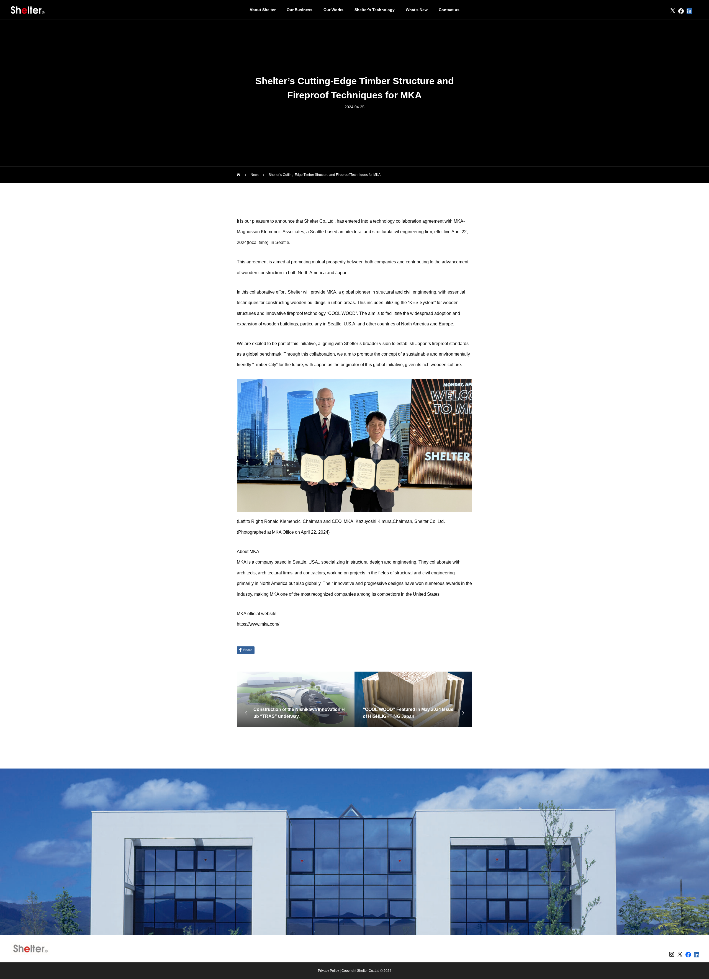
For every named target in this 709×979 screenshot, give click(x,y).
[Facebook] (681, 11)
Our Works (333, 9)
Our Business (299, 9)
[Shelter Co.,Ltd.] (27, 9)
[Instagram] (664, 11)
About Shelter (263, 9)
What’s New (417, 9)
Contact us (449, 9)
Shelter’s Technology (374, 9)
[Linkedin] (689, 11)
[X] (672, 11)
